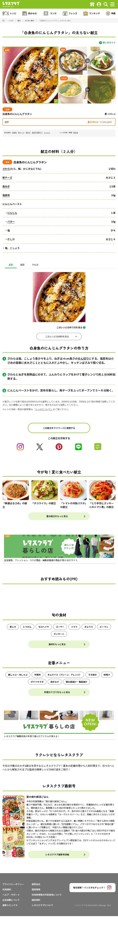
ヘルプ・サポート (11, 894)
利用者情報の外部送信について (47, 894)
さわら (6, 169)
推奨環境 (36, 889)
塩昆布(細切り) (37, 132)
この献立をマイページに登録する (59, 427)
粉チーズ (21, 132)
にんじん (47, 132)
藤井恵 (75, 132)
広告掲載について (11, 899)
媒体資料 (36, 899)
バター (11, 221)
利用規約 (6, 889)
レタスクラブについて (42, 905)
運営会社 (36, 884)
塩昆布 (6, 195)
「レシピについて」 (44, 409)
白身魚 (14, 132)
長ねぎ (28, 132)
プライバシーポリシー (13, 884)
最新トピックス (10, 905)
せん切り (83, 358)
